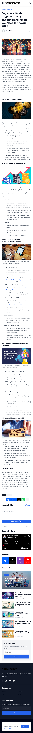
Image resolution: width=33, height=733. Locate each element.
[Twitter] (19, 499)
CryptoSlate (22, 280)
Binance (21, 288)
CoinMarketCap (11, 280)
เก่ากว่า (28, 526)
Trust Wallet (19, 305)
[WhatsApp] (23, 499)
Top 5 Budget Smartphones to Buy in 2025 (22, 613)
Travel (19, 694)
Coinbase (28, 288)
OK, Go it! (25, 726)
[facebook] (5, 560)
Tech (3, 694)
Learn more (7, 728)
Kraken (8, 290)
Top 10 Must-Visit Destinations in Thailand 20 (23, 632)
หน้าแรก (4, 9)
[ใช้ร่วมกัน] (29, 31)
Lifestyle (20, 691)
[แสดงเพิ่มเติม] (27, 499)
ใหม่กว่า (5, 526)
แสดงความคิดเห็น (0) (16, 521)
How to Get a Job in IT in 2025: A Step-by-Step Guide (23, 623)
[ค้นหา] (30, 3)
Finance (9, 9)
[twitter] (6, 681)
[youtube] (10, 681)
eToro (13, 290)
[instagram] (14, 681)
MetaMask (12, 305)
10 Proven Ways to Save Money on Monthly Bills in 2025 (23, 604)
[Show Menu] (2, 3)
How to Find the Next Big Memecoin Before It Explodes (23, 594)
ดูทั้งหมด (27, 505)
